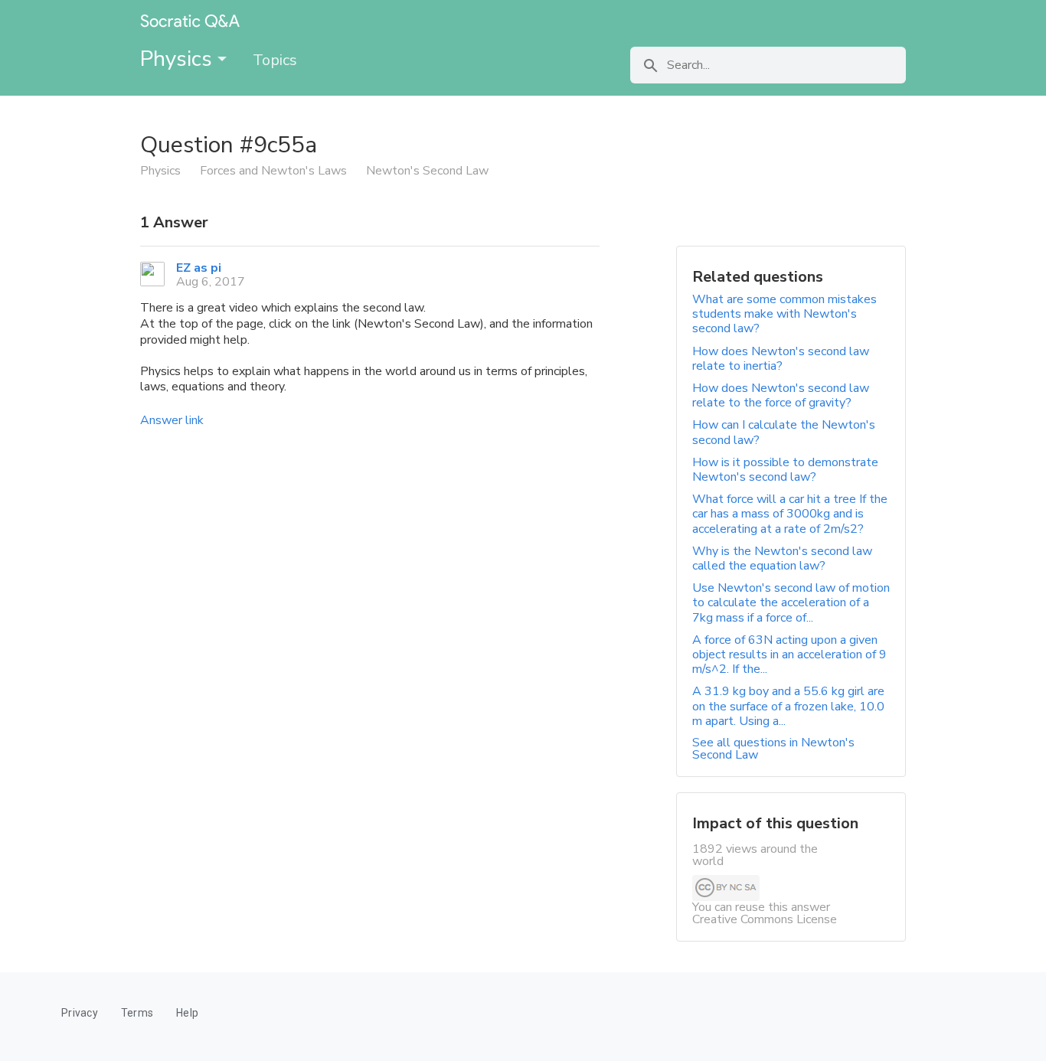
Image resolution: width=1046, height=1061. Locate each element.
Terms (137, 1013)
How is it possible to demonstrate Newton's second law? (785, 469)
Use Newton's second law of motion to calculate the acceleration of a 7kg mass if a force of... (791, 602)
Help (187, 1013)
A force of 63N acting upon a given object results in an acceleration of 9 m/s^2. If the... (789, 654)
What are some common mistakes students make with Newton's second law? (784, 314)
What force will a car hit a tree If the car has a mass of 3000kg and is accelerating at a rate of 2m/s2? (789, 514)
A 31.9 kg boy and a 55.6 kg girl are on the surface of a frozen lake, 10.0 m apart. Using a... (788, 706)
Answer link (172, 420)
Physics (178, 58)
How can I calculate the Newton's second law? (783, 432)
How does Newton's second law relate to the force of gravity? (780, 395)
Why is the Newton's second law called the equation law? (782, 558)
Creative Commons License (764, 919)
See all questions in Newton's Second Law (773, 748)
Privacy (79, 1013)
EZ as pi (198, 268)
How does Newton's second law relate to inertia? (780, 358)
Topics (275, 60)
